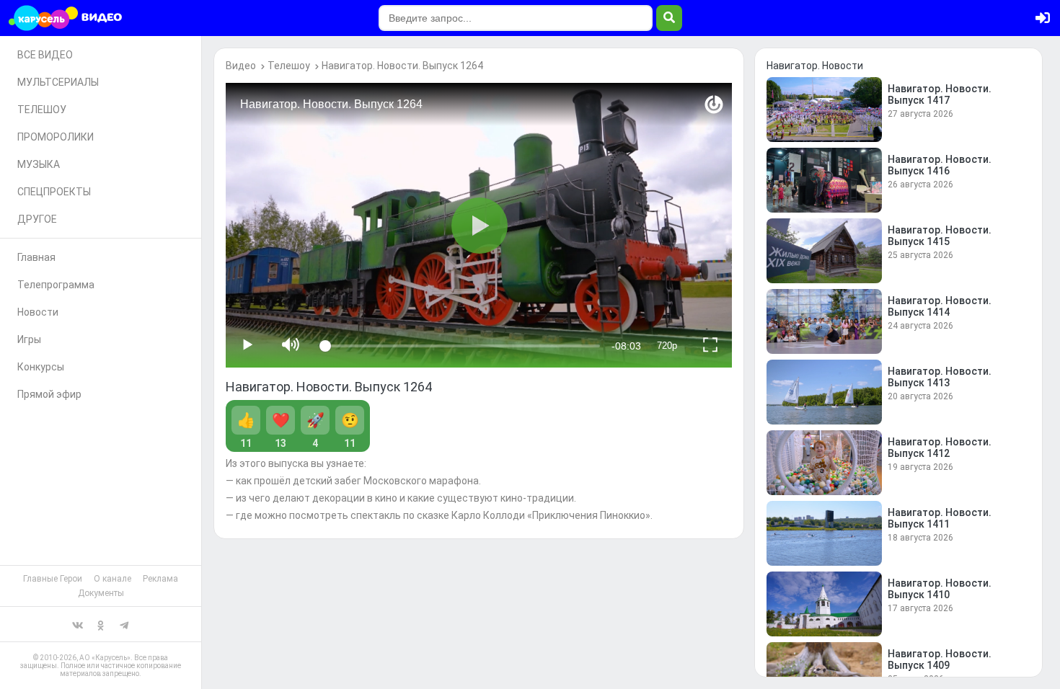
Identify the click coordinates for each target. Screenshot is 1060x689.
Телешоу (289, 65)
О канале (112, 579)
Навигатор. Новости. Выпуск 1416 (939, 165)
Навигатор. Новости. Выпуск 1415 (939, 235)
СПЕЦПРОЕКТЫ (54, 191)
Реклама (160, 579)
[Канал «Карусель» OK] (100, 624)
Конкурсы (40, 367)
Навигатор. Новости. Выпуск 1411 (939, 518)
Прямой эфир (49, 394)
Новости (37, 312)
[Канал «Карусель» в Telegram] (124, 624)
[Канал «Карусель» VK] (77, 624)
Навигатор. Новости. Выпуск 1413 (939, 376)
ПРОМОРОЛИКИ (55, 137)
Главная (36, 257)
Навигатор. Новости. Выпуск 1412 (939, 447)
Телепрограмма (55, 284)
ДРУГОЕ (37, 219)
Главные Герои (52, 579)
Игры (29, 339)
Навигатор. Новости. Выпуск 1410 (939, 588)
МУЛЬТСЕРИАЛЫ (58, 82)
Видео (241, 65)
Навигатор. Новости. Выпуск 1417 (939, 94)
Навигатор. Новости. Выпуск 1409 (939, 659)
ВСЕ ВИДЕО (45, 55)
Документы (101, 593)
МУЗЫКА (38, 164)
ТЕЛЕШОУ (41, 109)
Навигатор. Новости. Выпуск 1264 (402, 65)
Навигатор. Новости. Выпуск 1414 (939, 306)
